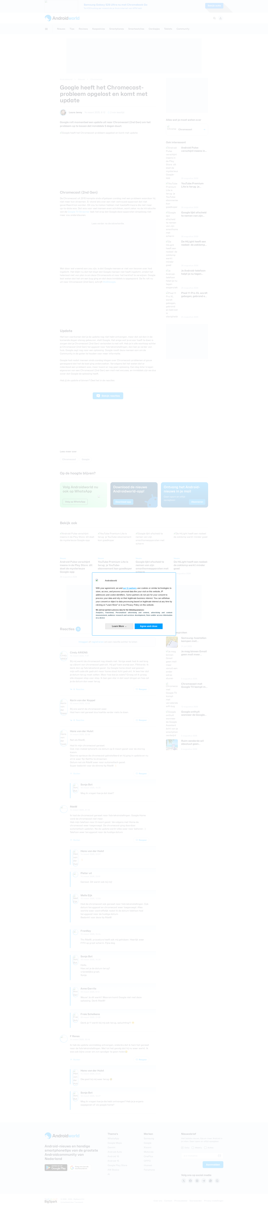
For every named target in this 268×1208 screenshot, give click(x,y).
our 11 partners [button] (130, 588)
